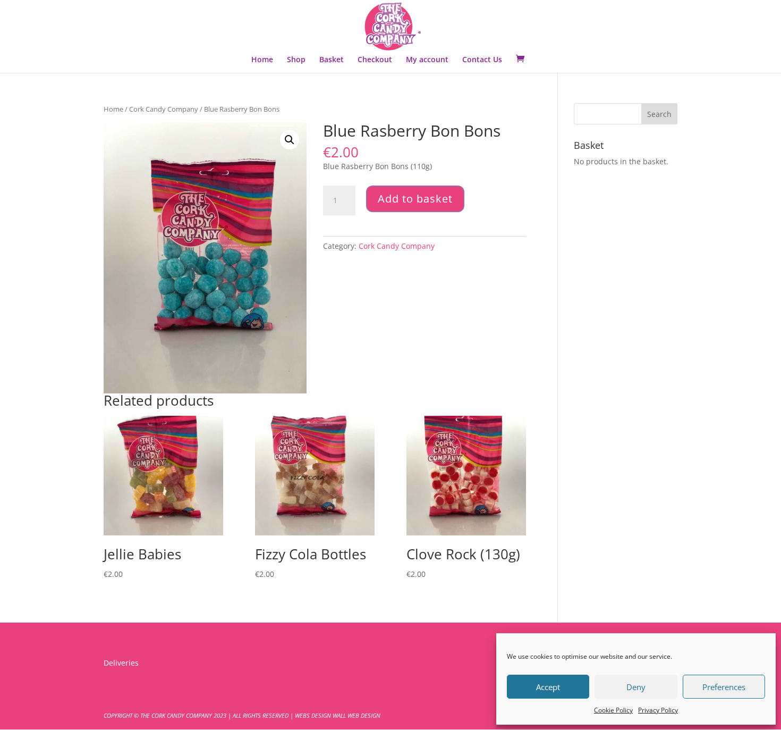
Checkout (375, 60)
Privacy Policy (658, 710)
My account (427, 60)
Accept (548, 687)
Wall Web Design (356, 715)
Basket (331, 60)
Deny (636, 687)
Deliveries (121, 663)
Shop (296, 60)
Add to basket (415, 198)
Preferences (723, 687)
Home (262, 60)
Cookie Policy (613, 710)
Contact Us (482, 60)
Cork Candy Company (163, 109)
